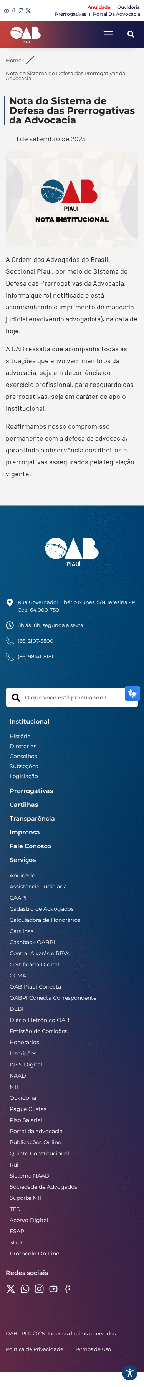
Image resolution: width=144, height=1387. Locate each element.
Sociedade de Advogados (43, 1186)
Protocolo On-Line (34, 1253)
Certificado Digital (34, 964)
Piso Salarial (26, 1120)
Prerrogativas (31, 791)
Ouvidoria (23, 1097)
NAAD (18, 1075)
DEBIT (18, 1008)
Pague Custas (28, 1109)
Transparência (32, 818)
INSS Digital (26, 1064)
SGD (16, 1242)
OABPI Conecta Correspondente (53, 997)
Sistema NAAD (30, 1175)
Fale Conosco (30, 846)
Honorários (24, 1042)
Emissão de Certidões (39, 1031)
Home (14, 60)
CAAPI (18, 897)
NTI (14, 1086)
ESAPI (18, 1231)
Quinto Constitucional (39, 1153)
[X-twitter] (28, 10)
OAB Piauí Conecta (35, 986)
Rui (14, 1164)
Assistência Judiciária (38, 886)
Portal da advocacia (36, 1131)
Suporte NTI (25, 1197)
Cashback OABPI (32, 942)
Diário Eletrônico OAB (40, 1020)
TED (15, 1209)
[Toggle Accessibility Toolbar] (129, 1372)
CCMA (18, 975)
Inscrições (23, 1053)
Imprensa (25, 832)
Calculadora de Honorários (45, 919)
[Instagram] (21, 10)
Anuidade (22, 875)
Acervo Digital (29, 1220)
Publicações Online (35, 1142)
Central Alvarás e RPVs (40, 953)
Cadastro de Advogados (42, 908)
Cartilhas (24, 804)
